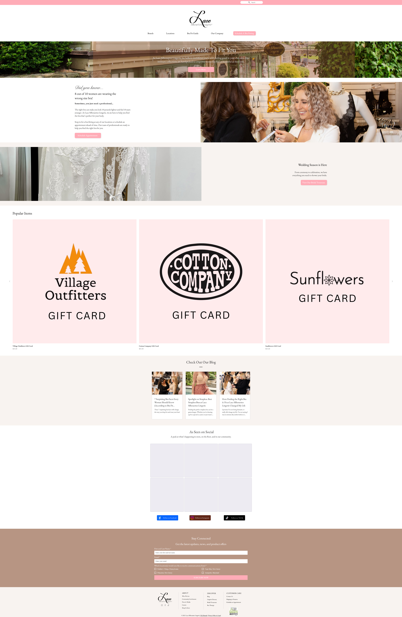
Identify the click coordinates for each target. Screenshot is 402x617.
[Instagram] (192, 518)
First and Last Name (162, 548)
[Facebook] (159, 517)
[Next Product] (392, 281)
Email (157, 557)
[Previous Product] (9, 281)
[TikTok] (227, 518)
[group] (201, 284)
